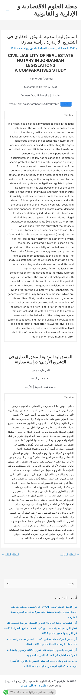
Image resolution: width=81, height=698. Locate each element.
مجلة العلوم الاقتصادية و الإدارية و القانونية (47, 9)
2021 (72, 48)
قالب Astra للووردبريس (33, 685)
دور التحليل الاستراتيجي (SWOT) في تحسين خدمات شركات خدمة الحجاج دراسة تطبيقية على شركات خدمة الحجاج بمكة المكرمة (44, 612)
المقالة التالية (10, 554)
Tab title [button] (69, 115)
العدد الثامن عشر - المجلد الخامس (49, 48)
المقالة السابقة (69, 554)
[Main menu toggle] (7, 10)
